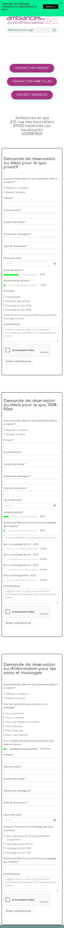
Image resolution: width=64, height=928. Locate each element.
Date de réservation (15, 246)
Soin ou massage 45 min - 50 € (20, 555)
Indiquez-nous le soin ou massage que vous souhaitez (28, 828)
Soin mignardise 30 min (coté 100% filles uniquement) (27, 838)
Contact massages (32, 94)
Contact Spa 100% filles (32, 81)
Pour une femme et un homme (22, 722)
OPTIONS (8, 291)
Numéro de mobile (14, 222)
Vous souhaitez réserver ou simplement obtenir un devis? (30, 180)
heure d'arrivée (12, 258)
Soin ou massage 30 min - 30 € (20, 544)
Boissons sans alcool (17, 301)
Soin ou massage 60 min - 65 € (20, 565)
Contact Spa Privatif (32, 68)
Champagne (12, 297)
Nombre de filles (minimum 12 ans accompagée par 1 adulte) (29, 524)
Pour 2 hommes (14, 731)
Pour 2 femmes (13, 726)
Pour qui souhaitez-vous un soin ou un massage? (25, 706)
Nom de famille (12, 210)
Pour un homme (14, 718)
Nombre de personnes (17, 280)
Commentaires (11, 324)
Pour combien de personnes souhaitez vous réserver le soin (28, 743)
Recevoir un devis (15, 192)
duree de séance (13, 270)
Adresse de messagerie (17, 234)
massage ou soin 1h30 (18, 310)
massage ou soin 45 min (19, 844)
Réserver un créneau (16, 188)
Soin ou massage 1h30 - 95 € (19, 575)
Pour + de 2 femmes (16, 735)
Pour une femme (14, 713)
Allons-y (50, 6)
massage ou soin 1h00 (18, 305)
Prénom (8, 198)
